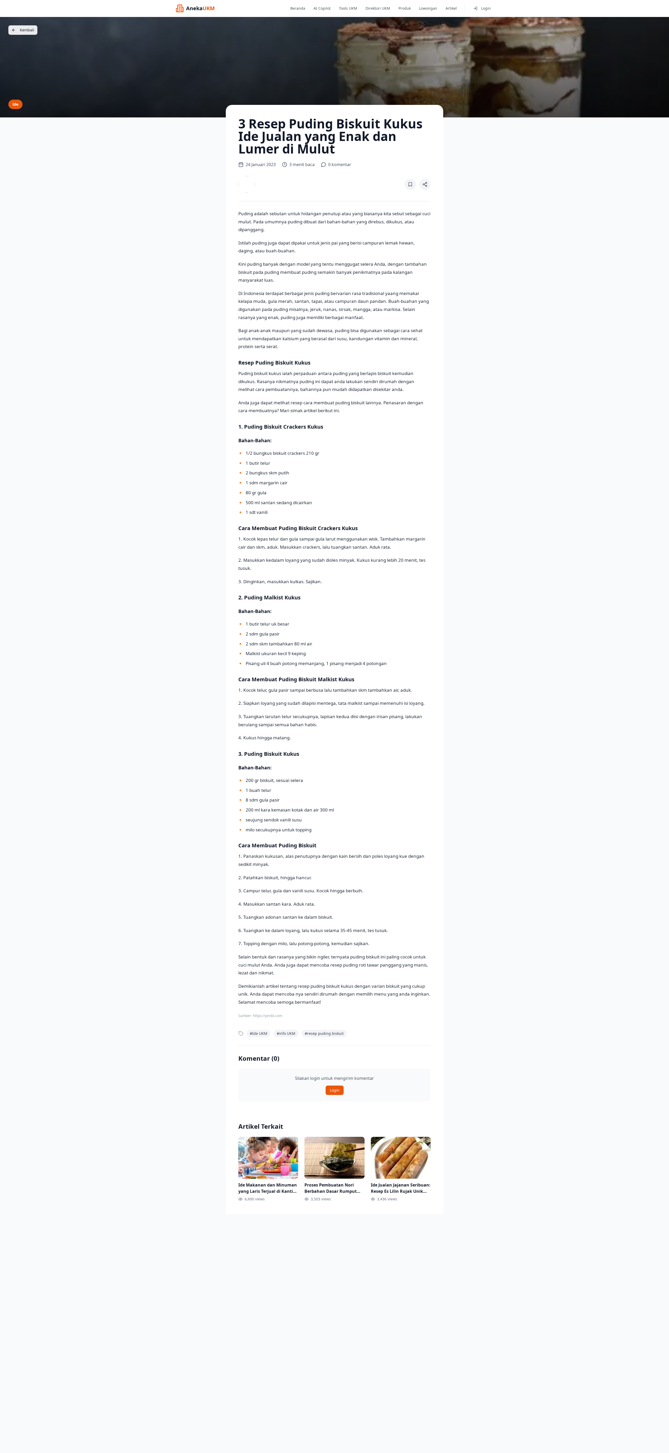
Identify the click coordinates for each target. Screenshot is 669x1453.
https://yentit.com (267, 1015)
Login (486, 8)
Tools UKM (348, 8)
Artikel (451, 8)
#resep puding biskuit (324, 1033)
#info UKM (286, 1033)
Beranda (297, 8)
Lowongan (428, 8)
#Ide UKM (258, 1033)
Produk (405, 8)
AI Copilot (322, 8)
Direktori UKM (378, 8)
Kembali (27, 29)
